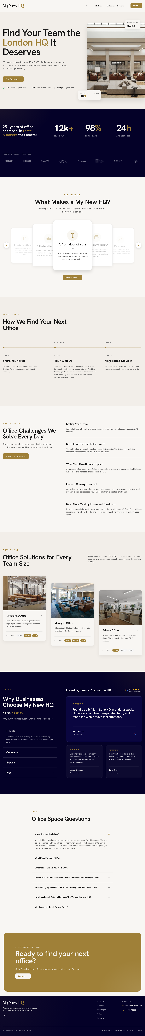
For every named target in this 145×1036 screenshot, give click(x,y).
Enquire (136, 6)
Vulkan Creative (137, 1030)
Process (89, 6)
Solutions (111, 6)
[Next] (138, 245)
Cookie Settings (119, 1030)
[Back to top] (13, 6)
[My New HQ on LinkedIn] (4, 1015)
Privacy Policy (107, 1030)
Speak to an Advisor (14, 456)
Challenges (99, 6)
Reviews (120, 6)
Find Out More (71, 278)
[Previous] (7, 245)
